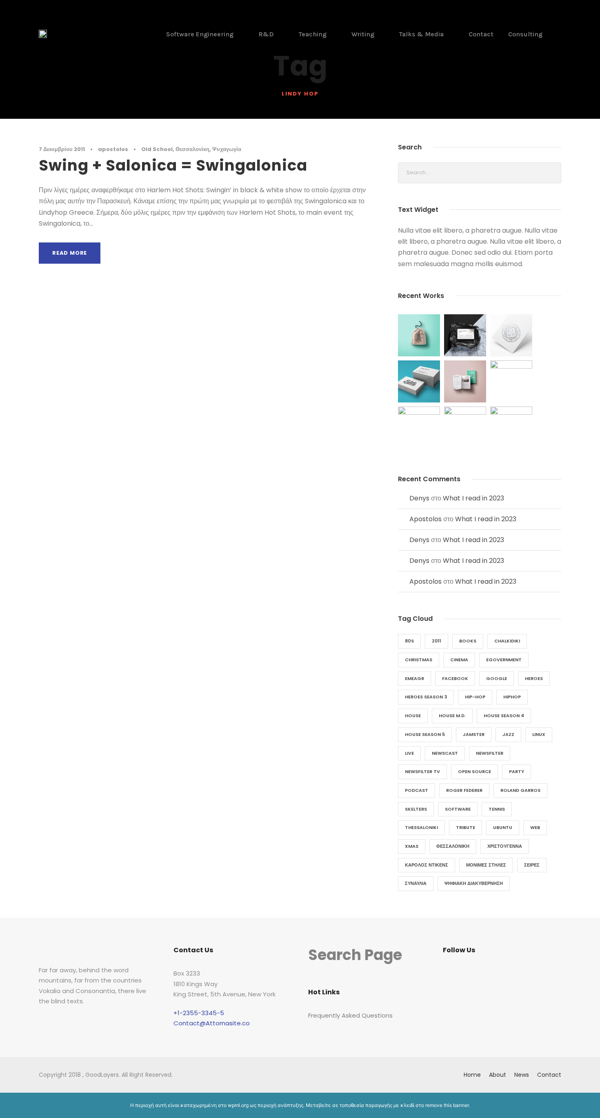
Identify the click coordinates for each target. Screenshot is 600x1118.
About (497, 1075)
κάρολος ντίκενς (426, 865)
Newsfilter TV (422, 771)
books (467, 641)
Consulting (525, 34)
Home (472, 1075)
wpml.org (238, 1105)
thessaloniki (421, 827)
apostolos (113, 149)
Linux (538, 734)
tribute (465, 827)
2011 (436, 641)
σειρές (532, 865)
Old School (157, 149)
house (413, 715)
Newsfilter (489, 753)
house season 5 (425, 734)
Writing (362, 34)
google (496, 678)
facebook (455, 678)
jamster (473, 734)
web (535, 827)
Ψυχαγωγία (226, 149)
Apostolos (425, 519)
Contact (481, 34)
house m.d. (452, 715)
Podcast (416, 790)
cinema (459, 659)
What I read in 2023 (473, 498)
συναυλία (416, 883)
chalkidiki (507, 641)
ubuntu (502, 827)
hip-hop (475, 696)
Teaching (313, 34)
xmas (411, 846)
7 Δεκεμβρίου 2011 (62, 149)
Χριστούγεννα (504, 846)
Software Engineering (199, 34)
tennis (497, 809)
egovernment (504, 659)
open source (474, 771)
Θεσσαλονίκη (192, 149)
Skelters (416, 809)
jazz (508, 734)
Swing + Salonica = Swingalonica (173, 165)
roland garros (520, 790)
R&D (266, 34)
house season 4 (504, 715)
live (409, 753)
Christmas (418, 659)
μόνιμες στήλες (486, 865)
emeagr (414, 678)
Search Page (355, 955)
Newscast (445, 753)
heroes (534, 678)
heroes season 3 (426, 696)
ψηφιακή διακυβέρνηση (473, 883)
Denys (419, 498)
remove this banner (447, 1105)
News (521, 1075)
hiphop (512, 696)
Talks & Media (421, 34)
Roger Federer (464, 790)
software (458, 809)
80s (409, 641)
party (516, 771)
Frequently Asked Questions (350, 1015)
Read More (69, 253)
